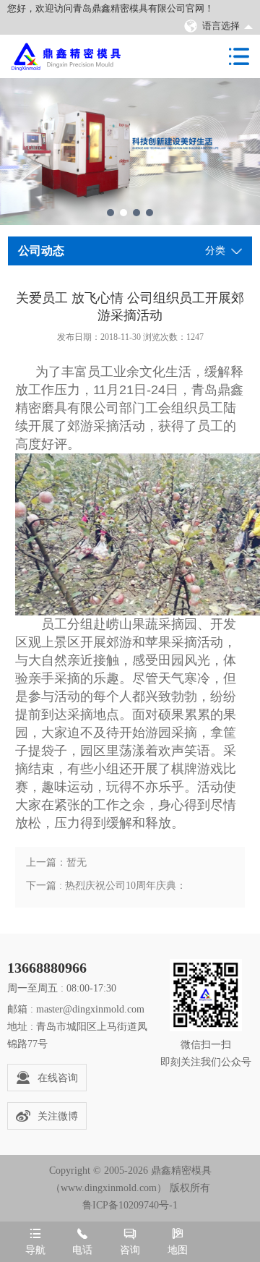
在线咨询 (58, 1078)
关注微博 (58, 1116)
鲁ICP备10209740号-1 (130, 1205)
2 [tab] (123, 212)
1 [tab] (110, 212)
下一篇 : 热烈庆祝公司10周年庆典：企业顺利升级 (106, 889)
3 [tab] (136, 212)
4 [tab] (149, 212)
